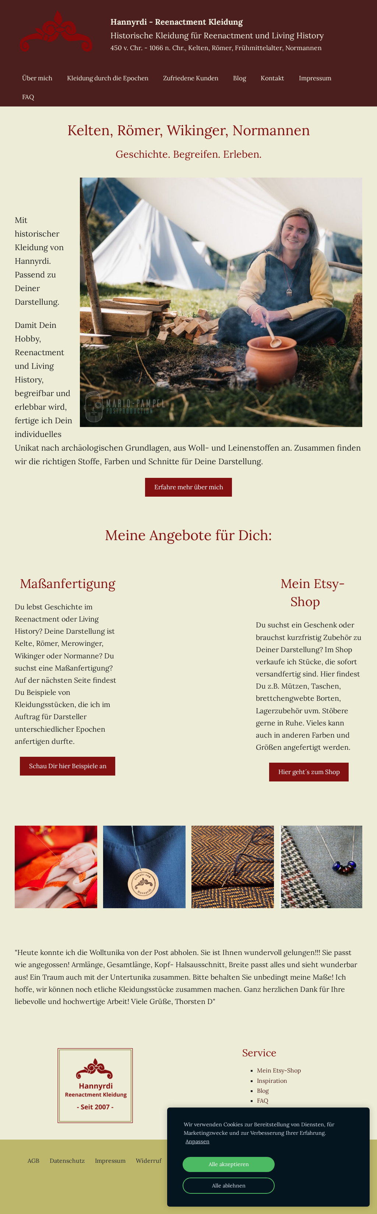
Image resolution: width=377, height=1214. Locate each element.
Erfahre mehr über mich (188, 487)
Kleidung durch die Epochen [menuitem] (107, 78)
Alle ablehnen (229, 1185)
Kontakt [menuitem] (272, 78)
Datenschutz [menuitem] (67, 1160)
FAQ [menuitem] (28, 97)
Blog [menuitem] (239, 78)
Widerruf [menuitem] (148, 1160)
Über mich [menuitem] (37, 78)
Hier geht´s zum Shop (309, 772)
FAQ (262, 1100)
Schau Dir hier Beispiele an (67, 766)
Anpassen (197, 1141)
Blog (263, 1090)
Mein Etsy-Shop (279, 1070)
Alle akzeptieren (229, 1164)
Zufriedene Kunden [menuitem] (190, 78)
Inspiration (272, 1080)
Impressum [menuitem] (315, 78)
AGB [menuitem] (33, 1160)
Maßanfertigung (67, 583)
